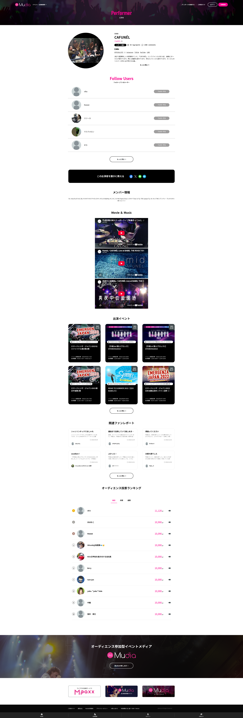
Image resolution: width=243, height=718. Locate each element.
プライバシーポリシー (102, 708)
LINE (148, 52)
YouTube (143, 52)
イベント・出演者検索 (39, 5)
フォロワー (117, 41)
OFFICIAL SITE (118, 52)
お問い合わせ (114, 708)
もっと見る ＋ (145, 65)
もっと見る (121, 159)
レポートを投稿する (188, 5)
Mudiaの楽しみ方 (121, 666)
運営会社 (80, 708)
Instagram (130, 52)
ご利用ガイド (201, 5)
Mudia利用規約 (89, 708)
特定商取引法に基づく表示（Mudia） (130, 708)
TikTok (137, 52)
